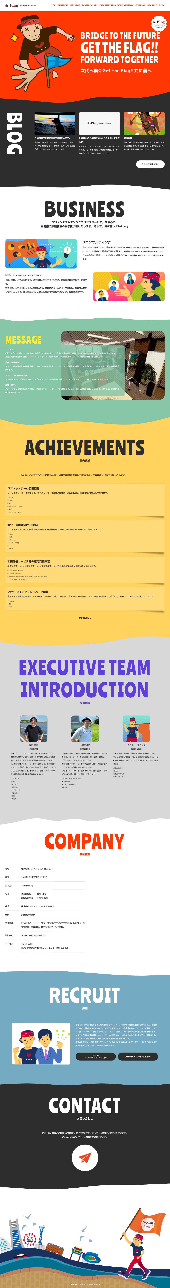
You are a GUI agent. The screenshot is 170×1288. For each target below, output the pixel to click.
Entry (96, 1056)
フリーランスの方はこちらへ (138, 1056)
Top (53, 5)
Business (63, 5)
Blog (162, 5)
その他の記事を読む (150, 164)
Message (75, 5)
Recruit (152, 5)
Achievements (89, 5)
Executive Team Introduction (116, 5)
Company (140, 5)
